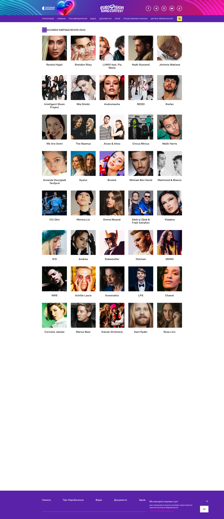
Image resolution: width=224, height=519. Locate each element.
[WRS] (54, 278)
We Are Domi (54, 143)
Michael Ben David (141, 180)
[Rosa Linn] (169, 315)
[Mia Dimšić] (83, 87)
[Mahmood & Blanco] (169, 163)
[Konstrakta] (112, 278)
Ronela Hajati (54, 64)
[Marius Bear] (83, 315)
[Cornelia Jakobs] (54, 315)
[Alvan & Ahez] (112, 127)
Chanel (169, 295)
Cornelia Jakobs (54, 332)
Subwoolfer (112, 259)
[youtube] (171, 8)
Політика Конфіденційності (161, 511)
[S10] (54, 242)
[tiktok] (179, 8)
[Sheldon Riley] (83, 48)
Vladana (170, 219)
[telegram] (156, 8)
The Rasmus (83, 143)
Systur (83, 180)
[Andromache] (112, 87)
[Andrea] (83, 242)
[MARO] (169, 242)
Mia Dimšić (83, 104)
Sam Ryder (141, 332)
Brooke (112, 180)
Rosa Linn (170, 332)
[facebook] (148, 8)
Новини (61, 19)
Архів (117, 19)
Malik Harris (169, 143)
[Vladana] (169, 203)
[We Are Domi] (54, 127)
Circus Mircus (140, 143)
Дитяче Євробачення (162, 19)
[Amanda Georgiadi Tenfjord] (54, 163)
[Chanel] (169, 278)
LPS (140, 295)
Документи (105, 19)
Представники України (135, 19)
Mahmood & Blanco (169, 180)
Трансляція (48, 19)
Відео (93, 19)
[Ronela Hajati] (54, 48)
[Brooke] (112, 163)
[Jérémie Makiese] (169, 48)
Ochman (141, 259)
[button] (179, 18)
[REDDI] (140, 87)
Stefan (169, 104)
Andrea (83, 259)
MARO (170, 259)
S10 (54, 259)
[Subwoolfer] (112, 242)
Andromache (112, 104)
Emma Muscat (112, 219)
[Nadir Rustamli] (140, 48)
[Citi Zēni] (54, 203)
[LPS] (140, 278)
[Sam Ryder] (140, 315)
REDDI (141, 104)
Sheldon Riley (83, 64)
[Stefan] (169, 87)
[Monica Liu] (83, 203)
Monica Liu (83, 219)
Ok (204, 509)
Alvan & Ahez (112, 143)
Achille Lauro (83, 295)
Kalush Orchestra (112, 332)
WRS (54, 295)
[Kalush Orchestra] (112, 315)
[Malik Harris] (169, 127)
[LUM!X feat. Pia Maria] (112, 48)
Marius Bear (83, 332)
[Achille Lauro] (83, 278)
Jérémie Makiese (169, 64)
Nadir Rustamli (141, 64)
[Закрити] (207, 502)
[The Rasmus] (83, 127)
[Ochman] (140, 242)
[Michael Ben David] (140, 163)
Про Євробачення (78, 19)
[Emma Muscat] (112, 203)
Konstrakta (112, 295)
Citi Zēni (54, 219)
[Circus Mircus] (140, 127)
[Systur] (83, 163)
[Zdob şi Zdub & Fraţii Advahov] (140, 203)
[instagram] (164, 8)
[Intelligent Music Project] (54, 87)
